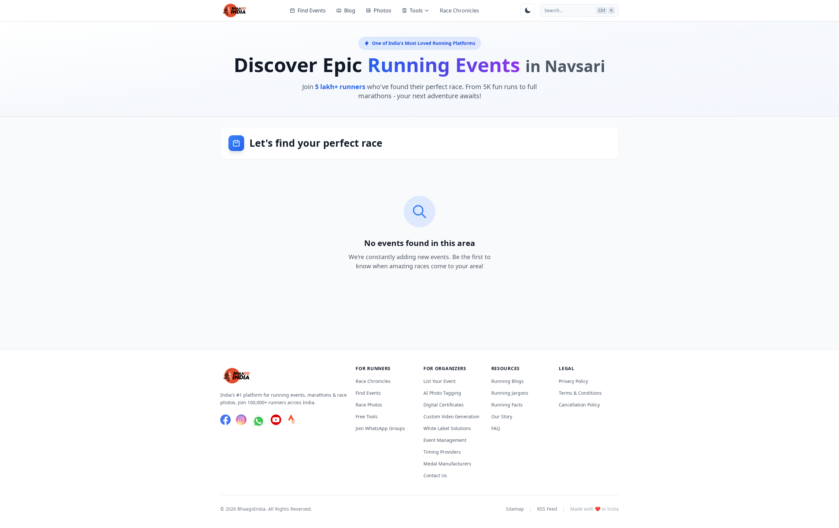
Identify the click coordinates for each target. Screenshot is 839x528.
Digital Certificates (443, 405)
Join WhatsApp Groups (380, 428)
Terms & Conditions (580, 393)
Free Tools (367, 416)
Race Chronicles (459, 10)
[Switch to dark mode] (527, 10)
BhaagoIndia (251, 509)
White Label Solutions (447, 428)
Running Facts (507, 405)
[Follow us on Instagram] (241, 421)
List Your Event (439, 381)
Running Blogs (507, 381)
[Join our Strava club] (291, 421)
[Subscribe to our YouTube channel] (276, 421)
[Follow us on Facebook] (225, 421)
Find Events (312, 10)
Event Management (444, 440)
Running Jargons (509, 393)
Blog (349, 10)
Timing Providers (442, 452)
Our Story (501, 416)
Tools (416, 10)
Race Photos (369, 405)
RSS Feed (547, 509)
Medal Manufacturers (447, 464)
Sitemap (515, 509)
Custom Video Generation (451, 416)
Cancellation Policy (579, 405)
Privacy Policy (573, 381)
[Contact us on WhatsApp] (258, 421)
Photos (382, 10)
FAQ (495, 428)
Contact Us (435, 475)
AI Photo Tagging (442, 393)
